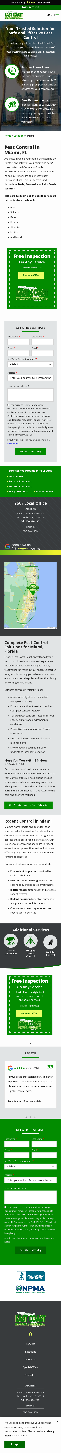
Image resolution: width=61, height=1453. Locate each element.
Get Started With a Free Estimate (28, 805)
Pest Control (16, 476)
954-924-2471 (33, 521)
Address (11, 372)
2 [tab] (30, 1117)
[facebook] (30, 1333)
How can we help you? (18, 386)
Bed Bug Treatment (20, 486)
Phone (11, 348)
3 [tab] (34, 1117)
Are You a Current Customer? (22, 359)
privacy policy (13, 443)
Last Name (37, 336)
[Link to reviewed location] (30, 1068)
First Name (13, 336)
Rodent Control (44, 491)
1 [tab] (30, 1043)
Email (34, 348)
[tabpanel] (29, 1005)
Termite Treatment (20, 481)
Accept (15, 1444)
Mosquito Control (19, 491)
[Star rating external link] (30, 2)
